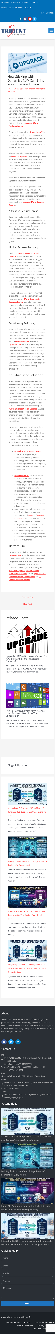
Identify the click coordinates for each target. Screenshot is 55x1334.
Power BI (32, 515)
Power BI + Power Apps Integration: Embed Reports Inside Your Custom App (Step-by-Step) (26, 915)
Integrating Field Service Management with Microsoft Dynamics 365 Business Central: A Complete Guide (27, 968)
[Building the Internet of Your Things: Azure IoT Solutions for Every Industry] (27, 847)
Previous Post (28, 597)
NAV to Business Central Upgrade (23, 409)
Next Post (27, 604)
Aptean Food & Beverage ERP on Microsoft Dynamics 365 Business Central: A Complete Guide (27, 812)
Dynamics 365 (15, 344)
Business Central (22, 341)
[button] (51, 30)
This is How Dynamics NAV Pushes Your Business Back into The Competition (25, 713)
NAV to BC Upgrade (16, 89)
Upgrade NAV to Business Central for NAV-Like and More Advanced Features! (26, 659)
